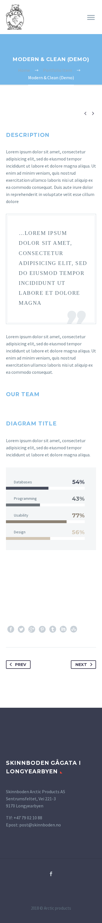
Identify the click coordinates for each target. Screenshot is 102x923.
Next (81, 664)
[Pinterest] (42, 629)
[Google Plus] (31, 629)
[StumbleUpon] (73, 629)
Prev (20, 664)
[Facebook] (10, 629)
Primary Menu (91, 17)
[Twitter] (21, 629)
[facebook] (51, 874)
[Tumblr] (52, 629)
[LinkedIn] (63, 629)
